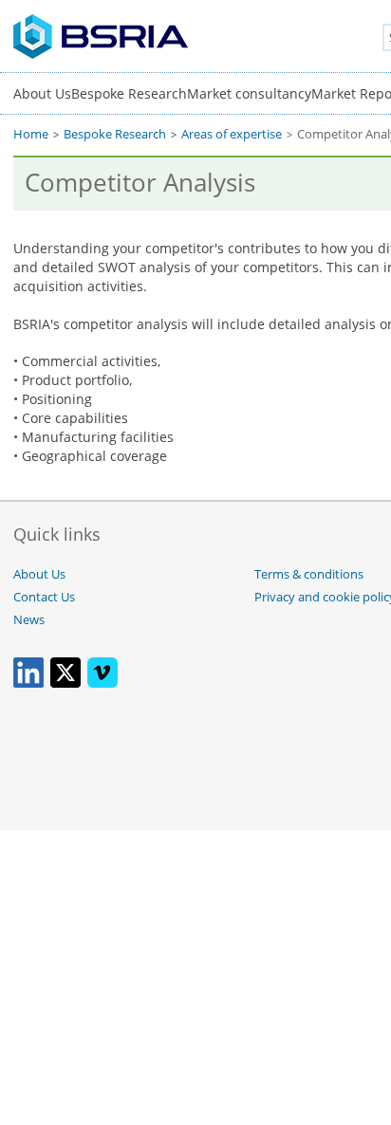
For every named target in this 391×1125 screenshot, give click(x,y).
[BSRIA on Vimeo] (102, 683)
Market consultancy (249, 93)
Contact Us (44, 597)
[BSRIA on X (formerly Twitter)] (65, 683)
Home (30, 134)
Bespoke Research (129, 93)
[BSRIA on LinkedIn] (28, 683)
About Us (42, 93)
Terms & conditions (308, 574)
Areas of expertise (231, 134)
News (29, 620)
